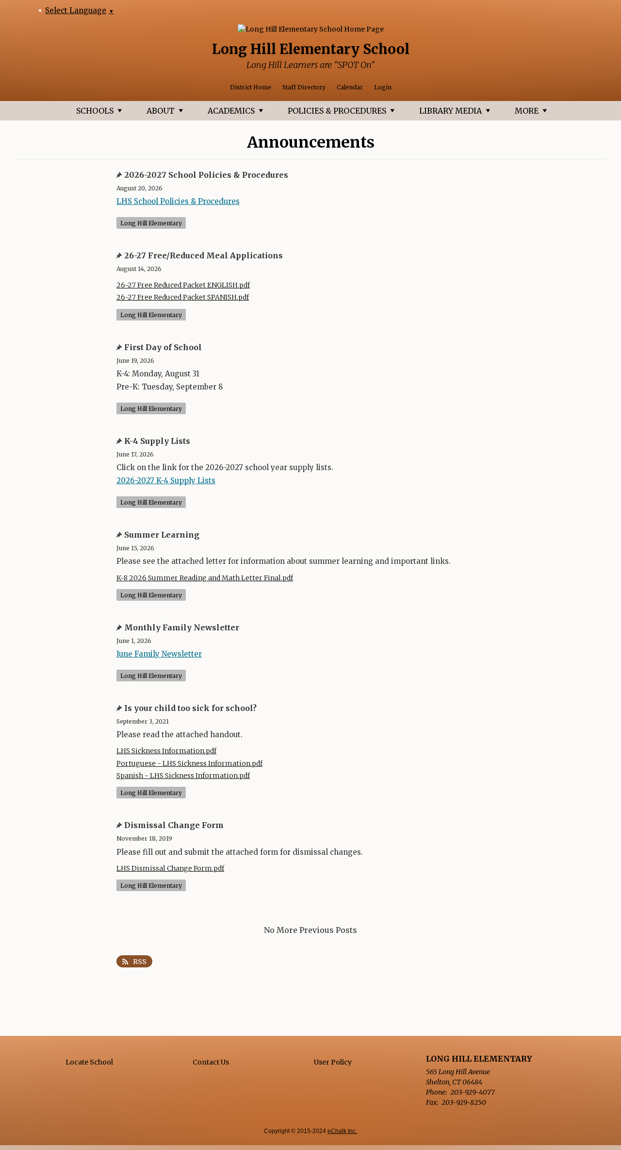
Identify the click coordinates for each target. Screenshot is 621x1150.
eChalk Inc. (342, 1131)
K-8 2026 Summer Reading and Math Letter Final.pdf (204, 578)
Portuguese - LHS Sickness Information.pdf (189, 763)
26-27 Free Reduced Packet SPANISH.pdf (182, 297)
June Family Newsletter (159, 654)
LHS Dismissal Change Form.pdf (170, 868)
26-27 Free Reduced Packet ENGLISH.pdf (183, 285)
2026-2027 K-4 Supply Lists (165, 480)
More (527, 111)
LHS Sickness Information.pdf (166, 751)
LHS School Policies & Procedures (178, 201)
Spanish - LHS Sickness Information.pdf (183, 775)
